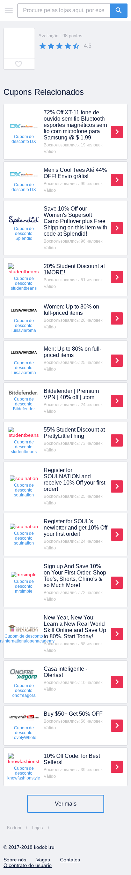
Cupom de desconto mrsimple (24, 586)
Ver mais (66, 804)
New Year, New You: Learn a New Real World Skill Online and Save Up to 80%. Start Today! (75, 627)
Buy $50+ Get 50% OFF (73, 714)
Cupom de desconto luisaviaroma (24, 325)
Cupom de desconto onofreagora (24, 690)
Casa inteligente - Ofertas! (65, 672)
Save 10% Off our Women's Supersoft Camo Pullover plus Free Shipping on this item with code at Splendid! (75, 221)
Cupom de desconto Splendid (24, 233)
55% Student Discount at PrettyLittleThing (74, 433)
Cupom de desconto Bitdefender (24, 404)
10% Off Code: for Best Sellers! (72, 759)
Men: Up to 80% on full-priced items (72, 352)
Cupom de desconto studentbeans (24, 283)
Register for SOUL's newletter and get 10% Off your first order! (75, 527)
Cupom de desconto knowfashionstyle (23, 773)
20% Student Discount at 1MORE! (74, 269)
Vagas (43, 859)
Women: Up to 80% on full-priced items (71, 310)
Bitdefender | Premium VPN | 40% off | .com (71, 394)
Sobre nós (14, 859)
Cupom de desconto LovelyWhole (24, 732)
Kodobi (14, 827)
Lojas (37, 827)
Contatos (70, 859)
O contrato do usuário (27, 865)
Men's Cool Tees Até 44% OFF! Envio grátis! (75, 173)
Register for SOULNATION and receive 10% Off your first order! (74, 479)
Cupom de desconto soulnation (24, 490)
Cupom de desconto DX (24, 139)
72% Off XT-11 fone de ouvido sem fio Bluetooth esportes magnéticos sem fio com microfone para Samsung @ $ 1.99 (75, 124)
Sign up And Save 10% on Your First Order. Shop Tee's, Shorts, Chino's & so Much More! (75, 575)
